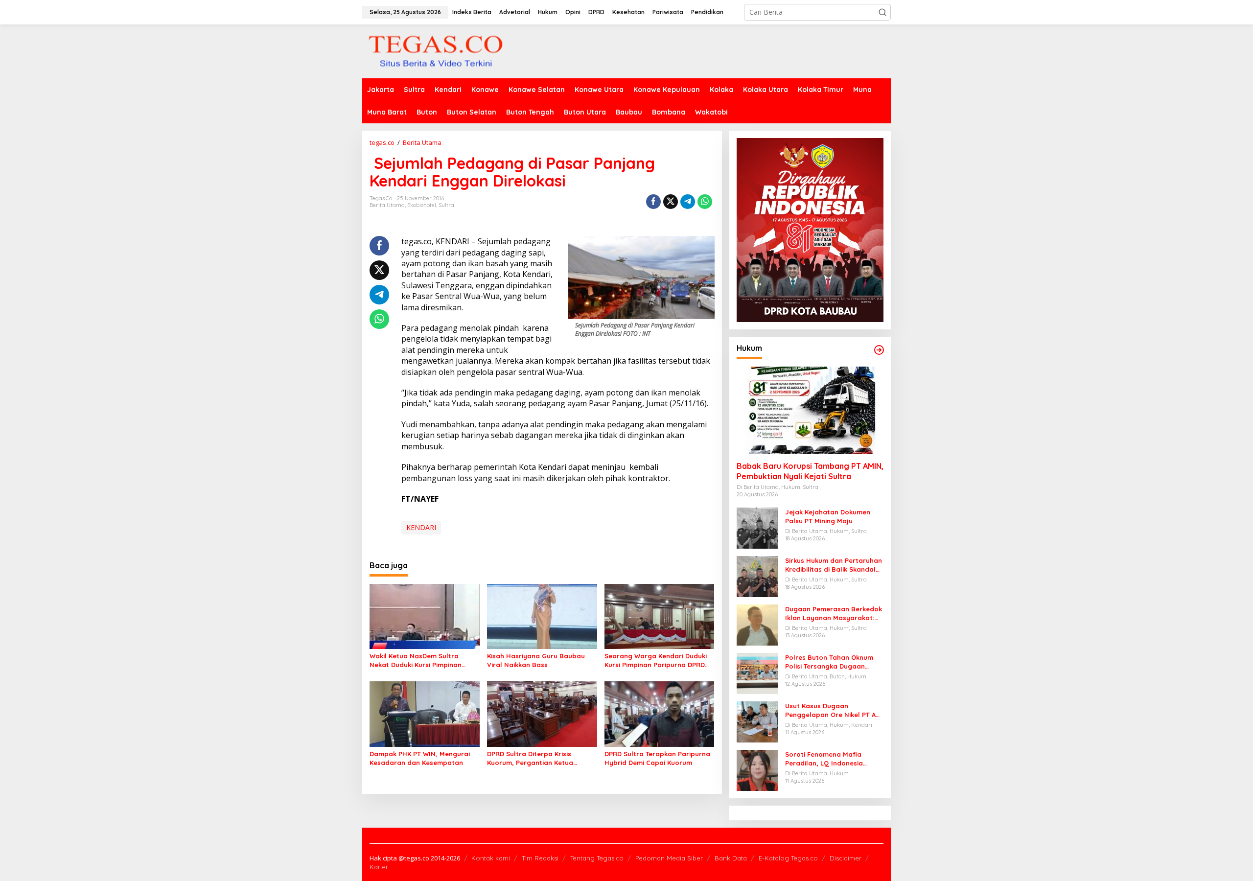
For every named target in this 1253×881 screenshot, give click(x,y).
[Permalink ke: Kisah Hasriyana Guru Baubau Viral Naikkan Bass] (542, 615)
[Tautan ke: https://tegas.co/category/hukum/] (879, 350)
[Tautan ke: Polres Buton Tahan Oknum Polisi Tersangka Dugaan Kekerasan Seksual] (757, 672)
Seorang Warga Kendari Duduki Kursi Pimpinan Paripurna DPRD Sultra (655, 660)
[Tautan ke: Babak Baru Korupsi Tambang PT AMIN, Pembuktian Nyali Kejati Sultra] (810, 410)
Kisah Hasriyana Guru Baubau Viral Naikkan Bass (536, 660)
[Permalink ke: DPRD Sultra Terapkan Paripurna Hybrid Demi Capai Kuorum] (659, 713)
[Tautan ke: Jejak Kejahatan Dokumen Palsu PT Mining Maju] (757, 527)
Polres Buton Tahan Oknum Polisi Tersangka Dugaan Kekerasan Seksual (829, 662)
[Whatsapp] (704, 201)
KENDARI (421, 527)
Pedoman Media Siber (669, 858)
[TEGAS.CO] (435, 50)
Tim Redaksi (540, 858)
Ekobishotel (421, 205)
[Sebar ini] (653, 201)
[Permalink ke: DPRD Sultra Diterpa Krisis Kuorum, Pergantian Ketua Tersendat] (542, 713)
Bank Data (731, 858)
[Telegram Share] (687, 201)
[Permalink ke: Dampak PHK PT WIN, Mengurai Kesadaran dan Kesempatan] (425, 713)
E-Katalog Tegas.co (788, 858)
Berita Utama (387, 205)
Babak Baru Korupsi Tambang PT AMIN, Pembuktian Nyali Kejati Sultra (810, 471)
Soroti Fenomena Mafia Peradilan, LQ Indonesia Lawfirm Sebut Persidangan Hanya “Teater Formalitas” (830, 758)
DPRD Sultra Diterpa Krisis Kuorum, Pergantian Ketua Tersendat (530, 758)
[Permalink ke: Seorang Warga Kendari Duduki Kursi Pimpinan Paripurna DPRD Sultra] (659, 615)
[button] (882, 12)
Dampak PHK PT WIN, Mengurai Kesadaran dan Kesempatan (420, 758)
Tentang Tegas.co (597, 858)
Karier (379, 867)
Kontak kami (490, 858)
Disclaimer (845, 858)
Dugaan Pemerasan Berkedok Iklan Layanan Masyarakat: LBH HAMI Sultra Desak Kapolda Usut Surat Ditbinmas (833, 613)
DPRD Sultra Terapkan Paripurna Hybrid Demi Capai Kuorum (657, 758)
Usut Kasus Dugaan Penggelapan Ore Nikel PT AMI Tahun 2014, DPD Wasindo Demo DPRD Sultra (834, 710)
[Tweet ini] (670, 201)
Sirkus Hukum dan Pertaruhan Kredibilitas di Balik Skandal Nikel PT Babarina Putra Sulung (833, 565)
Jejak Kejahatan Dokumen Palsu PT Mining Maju (827, 516)
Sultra (446, 205)
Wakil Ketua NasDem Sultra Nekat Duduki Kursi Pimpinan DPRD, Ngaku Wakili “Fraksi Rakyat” (416, 660)
